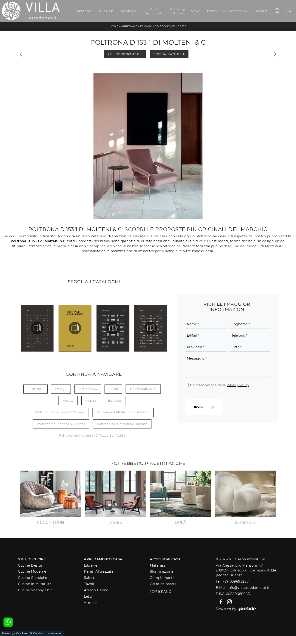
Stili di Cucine (32, 559)
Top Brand (160, 591)
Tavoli (89, 584)
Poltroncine (164, 26)
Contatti (261, 11)
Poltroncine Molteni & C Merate (122, 424)
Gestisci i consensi (47, 633)
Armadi (90, 603)
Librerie (90, 565)
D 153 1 (181, 26)
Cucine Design (30, 565)
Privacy (7, 633)
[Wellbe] (256, 54)
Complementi (162, 578)
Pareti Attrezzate (98, 571)
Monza (90, 400)
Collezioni (106, 11)
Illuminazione (161, 571)
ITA (289, 11)
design (61, 389)
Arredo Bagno (96, 590)
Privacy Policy (238, 385)
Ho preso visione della (219, 385)
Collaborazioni (235, 11)
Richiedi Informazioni (125, 54)
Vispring (177, 11)
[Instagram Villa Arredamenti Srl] (228, 601)
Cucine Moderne (32, 571)
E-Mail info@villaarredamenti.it (243, 588)
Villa (154, 11)
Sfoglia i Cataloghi (169, 54)
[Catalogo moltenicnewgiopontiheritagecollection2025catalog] (75, 328)
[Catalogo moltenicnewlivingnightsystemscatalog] (113, 328)
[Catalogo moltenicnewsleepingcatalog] (150, 328)
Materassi (158, 565)
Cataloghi (129, 11)
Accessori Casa (165, 559)
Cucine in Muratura (34, 584)
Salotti (90, 578)
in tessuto (36, 389)
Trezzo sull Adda (143, 389)
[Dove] (40, 54)
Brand (211, 11)
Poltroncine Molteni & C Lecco (61, 424)
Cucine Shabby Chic (35, 590)
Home (114, 26)
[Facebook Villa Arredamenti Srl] (220, 601)
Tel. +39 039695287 (232, 581)
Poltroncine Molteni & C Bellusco (123, 412)
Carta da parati (163, 584)
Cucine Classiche (32, 578)
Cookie (21, 633)
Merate (68, 400)
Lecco (113, 389)
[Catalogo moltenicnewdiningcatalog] (37, 328)
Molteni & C (87, 389)
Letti (88, 596)
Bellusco (115, 400)
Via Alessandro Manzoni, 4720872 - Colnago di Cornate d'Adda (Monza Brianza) (246, 570)
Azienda (84, 11)
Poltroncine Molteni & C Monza (60, 412)
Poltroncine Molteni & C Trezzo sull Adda (92, 435)
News (196, 11)
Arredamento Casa (136, 26)
